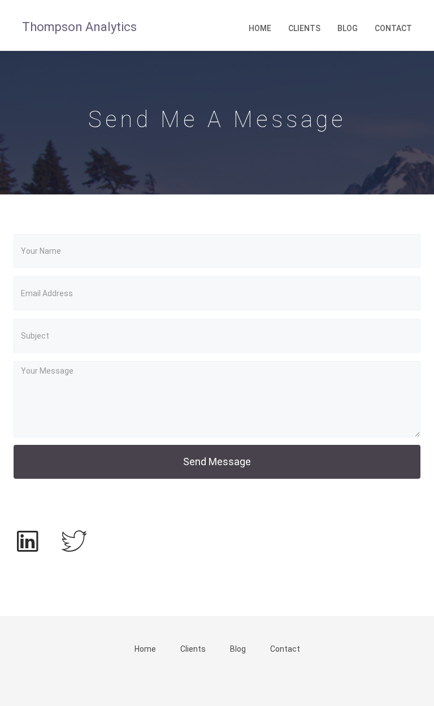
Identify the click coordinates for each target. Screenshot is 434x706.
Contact (393, 28)
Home (260, 28)
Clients (304, 28)
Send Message (217, 461)
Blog (347, 28)
